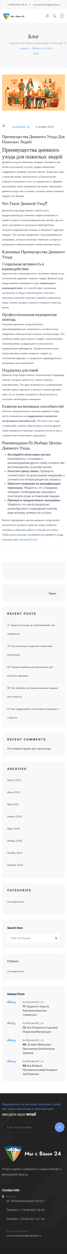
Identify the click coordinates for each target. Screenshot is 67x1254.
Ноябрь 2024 (15, 852)
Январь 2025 (14, 840)
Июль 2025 (13, 792)
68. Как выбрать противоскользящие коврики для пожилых (32, 692)
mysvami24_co (21, 126)
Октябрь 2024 (15, 865)
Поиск (52, 593)
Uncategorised (15, 901)
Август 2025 (14, 780)
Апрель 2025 (14, 816)
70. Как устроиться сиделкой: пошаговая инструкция (30, 650)
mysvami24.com (28, 539)
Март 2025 (13, 828)
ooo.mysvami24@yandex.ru (46, 4)
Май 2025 (13, 804)
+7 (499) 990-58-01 (17, 4)
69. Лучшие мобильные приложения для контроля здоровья (30, 671)
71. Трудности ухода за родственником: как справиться (31, 629)
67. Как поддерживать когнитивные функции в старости (33, 713)
